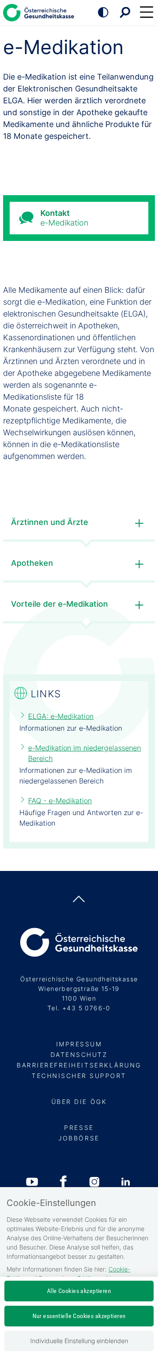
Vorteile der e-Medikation (59, 603)
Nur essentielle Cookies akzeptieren (79, 1315)
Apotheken (32, 563)
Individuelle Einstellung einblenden (79, 1340)
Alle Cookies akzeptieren (79, 1290)
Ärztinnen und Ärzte (49, 522)
